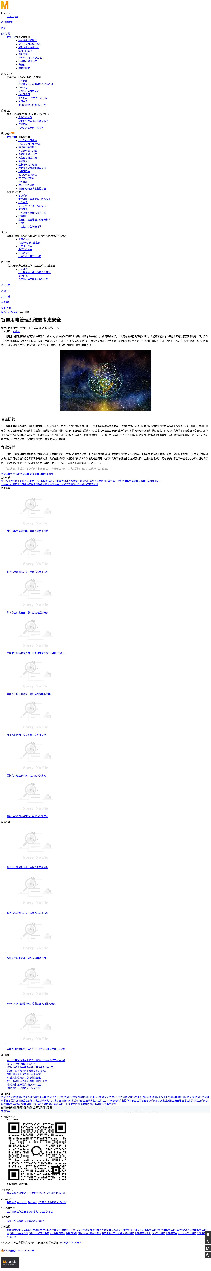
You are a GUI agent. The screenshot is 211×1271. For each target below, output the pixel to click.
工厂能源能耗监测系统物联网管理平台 (27, 1081)
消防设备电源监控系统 (139, 1097)
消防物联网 (16, 1097)
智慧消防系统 (54, 1100)
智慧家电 (31, 1211)
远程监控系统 (83, 1230)
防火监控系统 (158, 1233)
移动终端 (32, 1202)
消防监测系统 (40, 1100)
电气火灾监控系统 (101, 1097)
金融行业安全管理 (174, 1100)
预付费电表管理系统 (50, 1230)
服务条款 (31, 1221)
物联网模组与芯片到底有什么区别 (24, 1084)
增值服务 (42, 1202)
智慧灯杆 (107, 1100)
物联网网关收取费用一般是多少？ (24, 1074)
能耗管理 (131, 1100)
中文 (9, 16)
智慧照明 (75, 1104)
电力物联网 (86, 1104)
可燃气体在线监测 (19, 1233)
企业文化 (21, 1193)
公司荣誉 (31, 1193)
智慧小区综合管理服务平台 (21, 1064)
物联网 (74, 1100)
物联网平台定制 (72, 1097)
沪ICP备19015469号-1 (70, 1242)
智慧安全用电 (40, 1097)
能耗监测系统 (116, 1230)
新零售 (49, 1211)
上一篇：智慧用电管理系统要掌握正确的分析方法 (26, 484)
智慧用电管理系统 (10, 474)
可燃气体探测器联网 (39, 1233)
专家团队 (40, 1193)
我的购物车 (7, 22)
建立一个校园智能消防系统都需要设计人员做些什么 (55, 481)
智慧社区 (40, 1211)
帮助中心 (5, 291)
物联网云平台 (68, 1230)
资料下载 (5, 296)
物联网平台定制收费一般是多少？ (24, 1088)
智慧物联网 (196, 1097)
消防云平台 (64, 1104)
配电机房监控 (119, 1100)
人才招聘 (50, 1193)
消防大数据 (42, 1104)
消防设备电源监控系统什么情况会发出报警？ (30, 1067)
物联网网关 (86, 1097)
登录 (3, 308)
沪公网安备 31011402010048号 (19, 1250)
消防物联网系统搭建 (186, 1230)
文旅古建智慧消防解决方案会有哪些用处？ (139, 481)
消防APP (82, 1233)
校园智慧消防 (11, 1100)
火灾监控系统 (85, 1100)
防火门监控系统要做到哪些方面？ (100, 481)
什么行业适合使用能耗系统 (15, 481)
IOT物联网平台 (57, 1233)
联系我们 (60, 1193)
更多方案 (11, 137)
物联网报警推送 (15, 1230)
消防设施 (31, 1104)
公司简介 (11, 1193)
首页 (3, 28)
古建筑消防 (190, 1100)
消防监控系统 (25, 1100)
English (14, 16)
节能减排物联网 (32, 1230)
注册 (8, 308)
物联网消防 (183, 1097)
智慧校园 (141, 1100)
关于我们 (5, 302)
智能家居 (21, 1211)
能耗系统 (27, 1097)
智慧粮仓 (111, 1104)
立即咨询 (5, 1111)
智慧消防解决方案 (155, 1100)
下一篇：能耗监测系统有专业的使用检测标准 (75, 484)
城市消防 (53, 1104)
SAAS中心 (22, 1202)
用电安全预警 (46, 474)
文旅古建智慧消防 (166, 1230)
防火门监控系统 (119, 1097)
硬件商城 (5, 33)
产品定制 (61, 1202)
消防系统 (66, 1100)
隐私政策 (21, 1221)
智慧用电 (24, 474)
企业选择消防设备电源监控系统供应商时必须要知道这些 (36, 1060)
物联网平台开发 (160, 1097)
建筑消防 (201, 1100)
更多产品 (11, 37)
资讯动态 (5, 285)
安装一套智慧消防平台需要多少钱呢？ (27, 1071)
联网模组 (11, 1202)
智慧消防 (5, 1097)
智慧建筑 (97, 1100)
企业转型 (52, 1202)
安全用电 (34, 474)
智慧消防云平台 (55, 1097)
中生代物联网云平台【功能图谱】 (24, 1077)
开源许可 (40, 1221)
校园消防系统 (99, 1104)
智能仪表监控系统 (99, 1230)
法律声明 (11, 1221)
